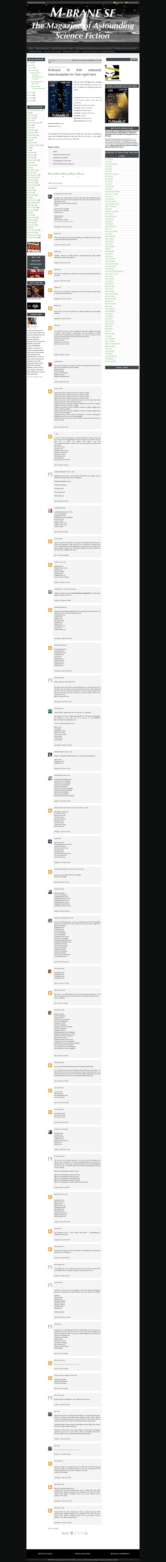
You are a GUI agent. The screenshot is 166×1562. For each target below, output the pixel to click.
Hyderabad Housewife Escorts (62, 898)
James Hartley (109, 239)
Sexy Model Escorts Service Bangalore (64, 1048)
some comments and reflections (62, 139)
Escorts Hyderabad (59, 893)
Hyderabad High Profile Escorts (62, 779)
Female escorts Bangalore (61, 373)
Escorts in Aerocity (59, 340)
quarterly (30, 192)
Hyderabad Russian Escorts (61, 900)
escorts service (58, 1092)
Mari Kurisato (109, 284)
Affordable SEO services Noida (92, 237)
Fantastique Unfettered (34, 145)
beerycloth (57, 1461)
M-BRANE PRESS (35, 51)
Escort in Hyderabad (59, 934)
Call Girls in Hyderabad (60, 786)
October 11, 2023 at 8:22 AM (62, 1454)
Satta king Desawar (59, 1303)
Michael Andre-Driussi (112, 294)
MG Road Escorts (59, 496)
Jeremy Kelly (109, 254)
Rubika (56, 233)
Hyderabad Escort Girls (60, 944)
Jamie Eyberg (109, 241)
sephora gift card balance (61, 1381)
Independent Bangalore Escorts (62, 472)
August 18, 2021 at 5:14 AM (62, 1149)
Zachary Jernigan (110, 361)
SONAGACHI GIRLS (60, 877)
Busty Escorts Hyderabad (61, 794)
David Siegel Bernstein (112, 204)
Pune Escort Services (60, 819)
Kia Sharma (57, 677)
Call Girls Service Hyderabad (62, 954)
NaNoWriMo (31, 165)
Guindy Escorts (58, 618)
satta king (57, 1282)
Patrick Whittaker (110, 311)
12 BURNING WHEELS (34, 110)
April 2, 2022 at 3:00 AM (61, 1353)
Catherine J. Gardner (111, 194)
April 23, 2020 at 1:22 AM (61, 382)
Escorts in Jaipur (58, 521)
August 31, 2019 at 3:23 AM (62, 281)
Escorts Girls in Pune (60, 824)
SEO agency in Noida (60, 273)
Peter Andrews (109, 324)
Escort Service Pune (59, 1113)
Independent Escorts (59, 575)
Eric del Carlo (109, 219)
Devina (56, 1228)
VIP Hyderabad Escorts (60, 956)
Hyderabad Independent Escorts (62, 942)
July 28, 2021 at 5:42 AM (61, 1122)
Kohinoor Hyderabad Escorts (62, 918)
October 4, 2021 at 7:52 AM (61, 1276)
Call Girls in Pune (59, 822)
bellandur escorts (58, 763)
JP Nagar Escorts (59, 488)
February (34, 70)
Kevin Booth (57, 1062)
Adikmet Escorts (58, 1138)
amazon (29, 120)
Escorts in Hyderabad (60, 514)
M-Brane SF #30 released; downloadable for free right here (75, 72)
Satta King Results (59, 1312)
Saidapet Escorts (58, 622)
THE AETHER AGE (42, 48)
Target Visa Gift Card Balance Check (64, 1375)
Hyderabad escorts (62, 1232)
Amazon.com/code (72, 1517)
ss (54, 434)
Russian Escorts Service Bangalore (63, 1036)
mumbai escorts (58, 562)
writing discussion (33, 235)
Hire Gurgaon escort (59, 456)
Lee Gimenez (109, 276)
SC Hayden (108, 336)
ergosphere (30, 143)
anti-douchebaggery (33, 123)
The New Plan (31, 225)
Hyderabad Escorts (59, 660)
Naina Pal (57, 361)
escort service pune (59, 1097)
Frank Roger (109, 221)
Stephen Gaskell (110, 346)
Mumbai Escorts (58, 212)
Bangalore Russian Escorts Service (63, 1039)
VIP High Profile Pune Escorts (62, 853)
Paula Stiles (108, 319)
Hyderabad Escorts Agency (61, 902)
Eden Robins (109, 214)
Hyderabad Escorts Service (61, 936)
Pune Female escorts (59, 1115)
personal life (31, 182)
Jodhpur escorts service (60, 523)
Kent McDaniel (109, 269)
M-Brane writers (32, 160)
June (32, 68)
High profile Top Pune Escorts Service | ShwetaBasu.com (69, 808)
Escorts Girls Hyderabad (61, 945)
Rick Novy (108, 331)
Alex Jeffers (108, 169)
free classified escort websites (62, 459)
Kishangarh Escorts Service (90, 542)
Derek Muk (108, 209)
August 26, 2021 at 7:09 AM (62, 1240)
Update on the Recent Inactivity (61, 154)
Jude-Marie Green (110, 266)
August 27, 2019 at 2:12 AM (62, 245)
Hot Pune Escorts (59, 851)
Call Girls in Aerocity (62, 331)
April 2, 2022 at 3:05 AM (61, 1368)
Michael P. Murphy (110, 299)
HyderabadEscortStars (60, 775)
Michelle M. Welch (110, 304)
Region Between (32, 202)
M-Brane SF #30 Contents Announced (63, 164)
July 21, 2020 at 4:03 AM (61, 427)
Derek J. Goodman (111, 206)
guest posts (30, 155)
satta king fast (58, 1308)
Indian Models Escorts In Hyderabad (64, 795)
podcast (29, 187)
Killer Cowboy (58, 1360)
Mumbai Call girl (58, 216)
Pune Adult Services (59, 1344)
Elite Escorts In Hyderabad (61, 792)
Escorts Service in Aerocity (61, 338)
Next (86, 1533)
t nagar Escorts (58, 624)
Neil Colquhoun (110, 309)
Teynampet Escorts (59, 651)
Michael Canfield (110, 296)
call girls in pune (58, 1093)
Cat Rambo (108, 189)
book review (31, 133)
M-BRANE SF (52, 1560)
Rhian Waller (109, 329)
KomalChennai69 (59, 607)
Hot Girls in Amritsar (60, 1341)
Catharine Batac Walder (112, 191)
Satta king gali (58, 1299)
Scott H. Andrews (110, 339)
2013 (31, 62)
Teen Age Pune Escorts (60, 855)
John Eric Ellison (110, 259)
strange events (31, 217)
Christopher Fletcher (33, 327)
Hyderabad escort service (61, 1234)
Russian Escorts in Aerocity (61, 344)
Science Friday (31, 207)
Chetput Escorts (58, 617)
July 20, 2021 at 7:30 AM (61, 1081)
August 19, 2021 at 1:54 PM (62, 1187)
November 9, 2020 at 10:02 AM (62, 638)
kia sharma (57, 708)
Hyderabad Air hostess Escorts (62, 906)
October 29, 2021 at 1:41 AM (62, 1317)
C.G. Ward (108, 184)
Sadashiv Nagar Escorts (60, 1213)
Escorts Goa (57, 1395)
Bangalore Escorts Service (61, 1140)
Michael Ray (109, 301)
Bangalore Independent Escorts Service (64, 1034)
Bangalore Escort (58, 1017)
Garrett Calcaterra (110, 226)
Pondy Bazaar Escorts (60, 653)
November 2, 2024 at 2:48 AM (62, 1477)
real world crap (32, 200)
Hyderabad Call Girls (60, 515)
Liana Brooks (109, 281)
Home (31, 48)
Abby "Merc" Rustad (111, 164)
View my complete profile (34, 377)
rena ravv (57, 388)
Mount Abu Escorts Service (90, 546)
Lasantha (115, 1560)
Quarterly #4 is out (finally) (60, 157)
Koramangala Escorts (60, 1207)
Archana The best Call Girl (61, 194)
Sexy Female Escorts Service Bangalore (65, 1046)
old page (133, 139)
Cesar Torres (109, 196)
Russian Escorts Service (60, 1037)
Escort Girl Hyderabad (60, 947)
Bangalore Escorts (59, 369)
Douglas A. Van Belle (111, 211)
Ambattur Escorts (59, 654)
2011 (31, 92)
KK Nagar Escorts (59, 620)
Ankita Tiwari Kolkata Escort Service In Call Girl (67, 869)
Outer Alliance (31, 180)
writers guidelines (32, 230)
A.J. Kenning (109, 159)
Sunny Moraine (109, 351)
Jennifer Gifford (109, 251)
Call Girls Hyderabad (60, 953)
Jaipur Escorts (58, 218)
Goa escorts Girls (59, 519)
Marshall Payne (110, 286)
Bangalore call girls (59, 374)
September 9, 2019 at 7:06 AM (62, 318)
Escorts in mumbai (59, 571)
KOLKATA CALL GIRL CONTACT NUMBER (67, 875)
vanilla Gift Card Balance (61, 1472)
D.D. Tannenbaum (110, 201)
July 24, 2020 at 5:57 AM (61, 501)
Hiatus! (55, 151)
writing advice (31, 232)
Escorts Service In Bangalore (62, 1019)
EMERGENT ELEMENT (71, 51)
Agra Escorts (57, 656)
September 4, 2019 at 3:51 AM (62, 299)
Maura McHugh (110, 291)
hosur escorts (57, 759)
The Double (30, 222)
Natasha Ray (57, 889)
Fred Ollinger (109, 224)
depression (30, 138)
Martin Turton (109, 289)
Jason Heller (109, 244)
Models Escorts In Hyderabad (62, 783)
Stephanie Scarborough (112, 344)
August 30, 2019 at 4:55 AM (62, 263)
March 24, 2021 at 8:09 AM (61, 911)
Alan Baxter (108, 166)
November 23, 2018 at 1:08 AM (62, 227)
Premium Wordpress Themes (74, 1560)
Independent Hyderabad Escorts (62, 940)
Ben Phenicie (109, 176)
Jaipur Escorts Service (60, 542)
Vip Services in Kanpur (60, 1342)
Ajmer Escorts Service (75, 544)
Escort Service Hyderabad (61, 938)
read (28, 197)
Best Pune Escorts (59, 826)
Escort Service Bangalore (61, 1021)
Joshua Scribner (110, 261)
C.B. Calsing (109, 181)
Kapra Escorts (58, 1142)
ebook (29, 140)
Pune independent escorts (61, 1095)
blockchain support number (83, 1074)
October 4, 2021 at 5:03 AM (61, 1257)
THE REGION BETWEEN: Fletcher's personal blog (93, 48)
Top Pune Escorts (59, 821)
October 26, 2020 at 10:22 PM (62, 600)
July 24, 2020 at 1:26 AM (61, 465)
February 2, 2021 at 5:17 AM (62, 831)
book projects (31, 130)
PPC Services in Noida (60, 291)
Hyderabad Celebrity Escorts (62, 904)
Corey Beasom (109, 199)
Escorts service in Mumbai (61, 210)
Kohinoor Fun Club (59, 1129)
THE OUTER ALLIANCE (52, 51)
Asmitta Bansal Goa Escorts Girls (63, 512)
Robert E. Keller (110, 334)
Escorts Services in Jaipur (61, 219)
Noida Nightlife (58, 1348)
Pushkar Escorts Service (87, 548)
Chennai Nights (58, 1339)
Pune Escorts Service (60, 815)
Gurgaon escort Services (60, 452)
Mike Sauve (108, 306)
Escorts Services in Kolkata (61, 209)
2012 (31, 65)
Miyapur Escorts (58, 1133)
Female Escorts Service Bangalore (63, 1026)
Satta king (57, 1295)
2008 (31, 101)
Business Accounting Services (69, 255)
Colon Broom (58, 1156)
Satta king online (58, 1306)
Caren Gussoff (109, 186)
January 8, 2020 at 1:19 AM (61, 354)
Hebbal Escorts (58, 1203)
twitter (29, 227)
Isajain (56, 838)
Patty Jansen (109, 314)
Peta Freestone (109, 321)
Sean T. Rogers (110, 341)
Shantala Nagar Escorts (60, 1214)
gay (28, 150)
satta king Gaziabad (59, 1304)
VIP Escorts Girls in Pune (61, 848)
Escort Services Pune (60, 813)
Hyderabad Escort (59, 929)
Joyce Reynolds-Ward (112, 264)
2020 (28, 113)
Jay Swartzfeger (110, 246)
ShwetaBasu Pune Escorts (61, 812)
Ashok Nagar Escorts (60, 629)
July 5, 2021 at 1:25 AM (60, 1003)
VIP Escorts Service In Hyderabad (63, 788)
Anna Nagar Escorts (59, 615)
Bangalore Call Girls (59, 1023)
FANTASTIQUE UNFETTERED (62, 48)
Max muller (57, 1246)
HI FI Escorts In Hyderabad (61, 785)
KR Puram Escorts (59, 1209)
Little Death (30, 158)
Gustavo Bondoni (110, 236)
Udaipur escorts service (60, 524)
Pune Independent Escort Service (63, 844)
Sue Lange (108, 349)
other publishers (32, 177)
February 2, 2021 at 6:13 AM (62, 862)
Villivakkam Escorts (59, 626)
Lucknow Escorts (59, 662)
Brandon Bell (109, 179)
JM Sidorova (109, 256)
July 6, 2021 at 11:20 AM (61, 1055)
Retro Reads (31, 205)
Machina (29, 162)
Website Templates (88, 1560)
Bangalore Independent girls (61, 376)
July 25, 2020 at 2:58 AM (61, 532)
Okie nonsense (32, 170)
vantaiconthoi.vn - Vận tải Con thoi (63, 589)
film (28, 148)
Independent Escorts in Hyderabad (63, 517)
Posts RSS (119, 2)
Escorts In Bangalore (59, 1016)
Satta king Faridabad (59, 1301)
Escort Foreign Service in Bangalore (64, 1045)
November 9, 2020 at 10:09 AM (62, 671)
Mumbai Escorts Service (60, 568)
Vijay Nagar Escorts (59, 492)
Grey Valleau (109, 234)
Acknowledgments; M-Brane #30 (62, 160)
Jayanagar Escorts (59, 1200)
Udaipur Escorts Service (70, 550)
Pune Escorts (57, 968)
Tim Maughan (109, 359)
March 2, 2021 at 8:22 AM (61, 882)
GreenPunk (30, 153)
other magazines (32, 175)
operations (30, 172)
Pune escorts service (59, 1117)
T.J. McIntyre (109, 354)
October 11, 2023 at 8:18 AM (62, 1439)
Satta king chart (58, 1297)
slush (29, 212)
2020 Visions (31, 115)
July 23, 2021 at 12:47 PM (61, 1102)
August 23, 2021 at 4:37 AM (62, 1222)
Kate (55, 1411)
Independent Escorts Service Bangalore (64, 1032)
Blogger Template (99, 1560)
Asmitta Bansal (58, 508)
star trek (30, 215)
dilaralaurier (57, 1484)
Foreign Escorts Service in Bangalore (64, 1041)
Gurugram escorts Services (61, 450)
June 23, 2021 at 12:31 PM (61, 983)
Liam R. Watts (109, 279)
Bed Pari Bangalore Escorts (61, 752)
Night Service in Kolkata (61, 1337)
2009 (31, 98)
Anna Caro (108, 171)
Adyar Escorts (58, 627)
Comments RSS (133, 2)
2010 (31, 95)
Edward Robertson (111, 216)
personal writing (32, 185)
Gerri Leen (108, 229)
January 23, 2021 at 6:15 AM (62, 801)
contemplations (32, 135)
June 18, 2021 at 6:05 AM (61, 962)
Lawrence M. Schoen (111, 274)
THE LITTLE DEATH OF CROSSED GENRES (98, 51)
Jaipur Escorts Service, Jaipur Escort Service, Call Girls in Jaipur (71, 392)
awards (29, 128)
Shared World (31, 210)
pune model (57, 1088)
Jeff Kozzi (108, 249)
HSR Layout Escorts (59, 1205)
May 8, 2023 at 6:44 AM (61, 1388)
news (29, 167)
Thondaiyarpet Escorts (60, 649)
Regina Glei (108, 326)
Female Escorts (58, 570)
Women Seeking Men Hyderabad (63, 790)
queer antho (31, 195)
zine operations (32, 237)
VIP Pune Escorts (59, 817)
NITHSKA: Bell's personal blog (124, 48)
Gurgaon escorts (58, 449)
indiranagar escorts (59, 761)
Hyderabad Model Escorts (61, 896)
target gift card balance (60, 1379)
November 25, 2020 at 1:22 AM (62, 745)
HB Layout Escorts (59, 1202)
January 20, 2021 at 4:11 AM (62, 768)
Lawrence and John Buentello (114, 271)
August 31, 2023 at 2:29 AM (62, 1404)
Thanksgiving (31, 220)
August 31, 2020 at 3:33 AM (62, 582)
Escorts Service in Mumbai (61, 577)
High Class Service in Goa (61, 1346)
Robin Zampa (58, 1264)
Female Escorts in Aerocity (61, 342)
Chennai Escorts (58, 665)
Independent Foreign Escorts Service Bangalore (67, 1043)
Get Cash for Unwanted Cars (75, 1250)
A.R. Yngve (108, 161)
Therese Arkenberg (111, 356)
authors (29, 125)
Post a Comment (53, 1528)
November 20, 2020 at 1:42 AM (62, 701)
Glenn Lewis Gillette (111, 231)
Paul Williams (109, 316)
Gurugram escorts (59, 458)
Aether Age (30, 118)
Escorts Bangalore (59, 371)
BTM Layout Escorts (60, 1216)
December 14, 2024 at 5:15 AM (62, 1501)
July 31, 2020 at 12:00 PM (61, 555)
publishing (30, 190)
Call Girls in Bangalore (60, 485)
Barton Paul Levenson (112, 174)
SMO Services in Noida (61, 311)
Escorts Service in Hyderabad (62, 781)
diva (55, 325)
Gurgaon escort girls (59, 454)
